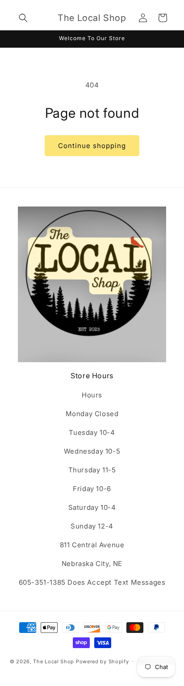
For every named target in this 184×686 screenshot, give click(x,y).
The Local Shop (53, 661)
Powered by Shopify (102, 661)
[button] (23, 18)
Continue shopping (92, 145)
